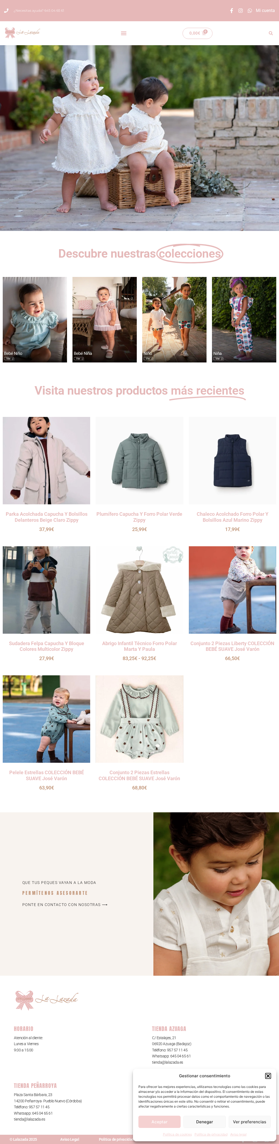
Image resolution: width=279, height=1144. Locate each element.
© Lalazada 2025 (23, 1139)
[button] (268, 1076)
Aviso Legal (69, 1139)
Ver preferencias (249, 1121)
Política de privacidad (211, 1134)
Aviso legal (238, 1134)
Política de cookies (177, 1134)
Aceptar (159, 1121)
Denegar (204, 1121)
